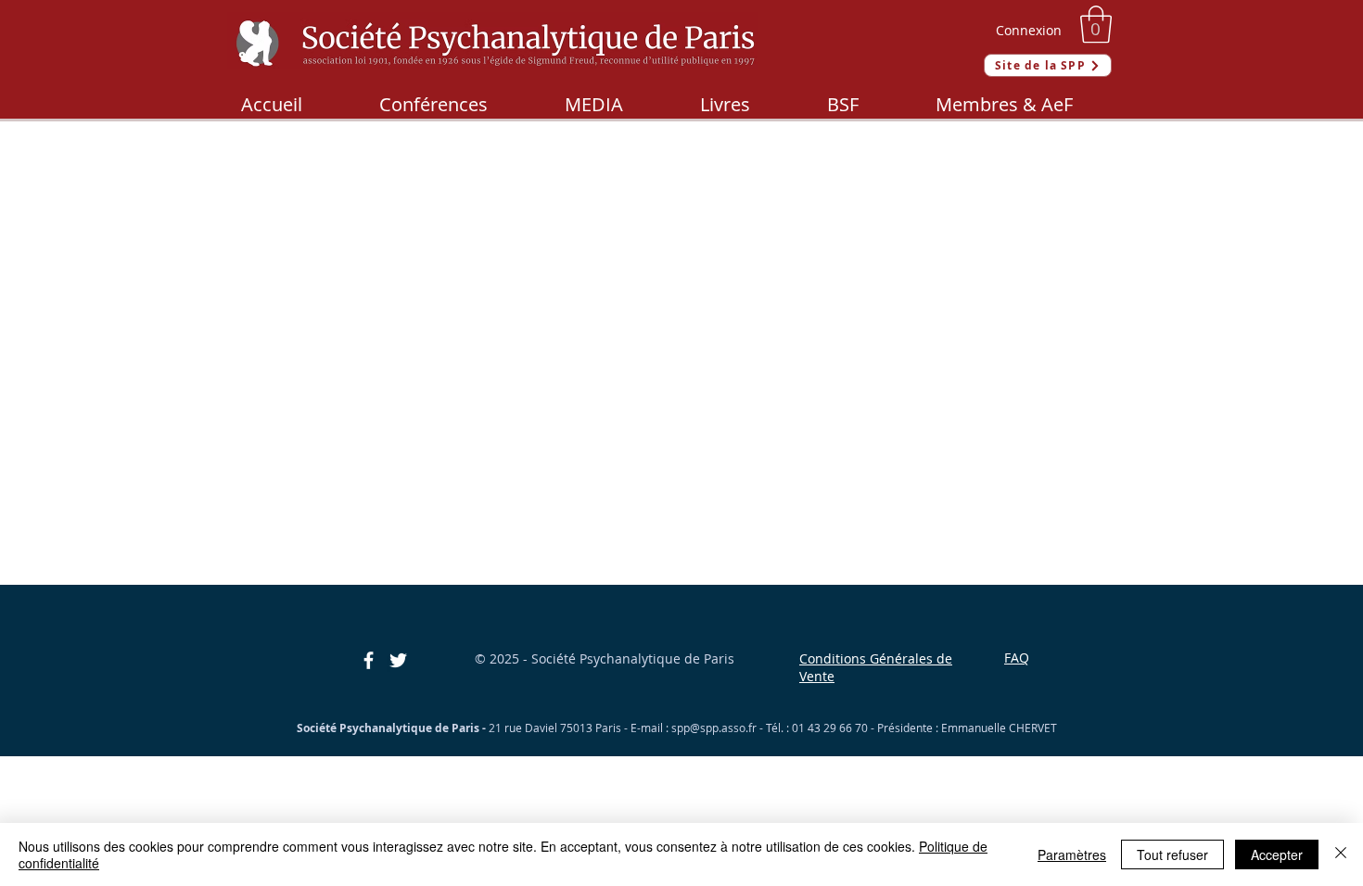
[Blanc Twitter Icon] (398, 660)
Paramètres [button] (1072, 854)
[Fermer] (1341, 854)
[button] (1096, 24)
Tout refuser (1172, 854)
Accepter (1277, 854)
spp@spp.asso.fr (714, 727)
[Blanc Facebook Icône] (368, 660)
